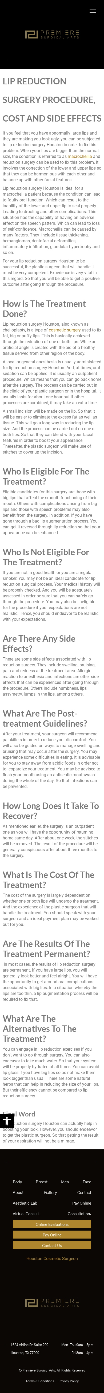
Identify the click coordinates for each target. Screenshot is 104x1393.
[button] (7, 1121)
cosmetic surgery (65, 330)
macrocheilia (80, 156)
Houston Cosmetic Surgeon (52, 1258)
